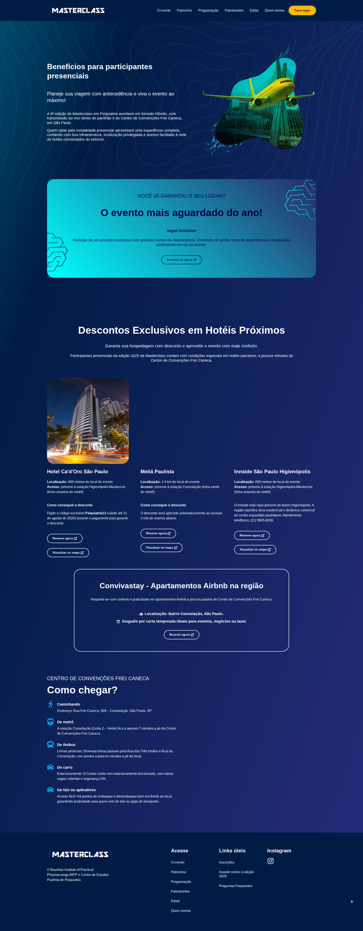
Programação (208, 10)
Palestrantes (234, 10)
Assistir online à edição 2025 (236, 874)
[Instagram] (270, 861)
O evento (164, 10)
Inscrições (226, 862)
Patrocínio (184, 10)
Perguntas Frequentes (235, 886)
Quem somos (274, 10)
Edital (254, 10)
